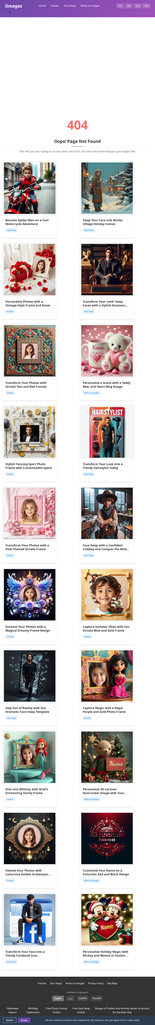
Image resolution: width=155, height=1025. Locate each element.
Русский (97, 998)
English (58, 998)
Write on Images (90, 5)
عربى (70, 998)
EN (120, 6)
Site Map (112, 983)
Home (42, 5)
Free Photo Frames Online (57, 1010)
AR (128, 6)
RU (146, 6)
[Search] (10, 12)
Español (83, 998)
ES (137, 6)
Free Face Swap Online (81, 1010)
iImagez (13, 6)
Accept (24, 1020)
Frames (55, 5)
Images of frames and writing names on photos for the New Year (122, 1010)
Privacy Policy (96, 983)
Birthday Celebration (33, 1010)
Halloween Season (13, 1010)
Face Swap (70, 5)
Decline (9, 1020)
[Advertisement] (77, 59)
